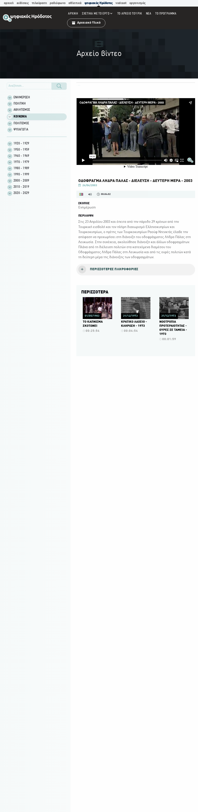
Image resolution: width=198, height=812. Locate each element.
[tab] (135, 269)
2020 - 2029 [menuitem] (21, 193)
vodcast (120, 3)
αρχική (9, 3)
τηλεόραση (39, 3)
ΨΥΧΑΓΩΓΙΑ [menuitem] (21, 129)
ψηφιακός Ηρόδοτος (98, 3)
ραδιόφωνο (58, 3)
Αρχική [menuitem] (73, 13)
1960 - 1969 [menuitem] (21, 156)
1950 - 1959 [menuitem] (21, 150)
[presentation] (135, 269)
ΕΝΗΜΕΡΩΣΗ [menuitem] (22, 97)
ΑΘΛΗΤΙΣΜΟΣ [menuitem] (22, 110)
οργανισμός (137, 3)
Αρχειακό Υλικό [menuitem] (89, 22)
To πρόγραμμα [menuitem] (166, 13)
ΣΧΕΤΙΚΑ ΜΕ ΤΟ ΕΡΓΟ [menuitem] (96, 13)
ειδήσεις (23, 3)
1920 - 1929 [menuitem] (21, 143)
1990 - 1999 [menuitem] (21, 174)
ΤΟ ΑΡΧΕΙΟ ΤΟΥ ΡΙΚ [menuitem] (129, 13)
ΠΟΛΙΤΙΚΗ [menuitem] (20, 103)
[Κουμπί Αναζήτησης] (59, 86)
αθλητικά (75, 3)
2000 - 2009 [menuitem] (21, 181)
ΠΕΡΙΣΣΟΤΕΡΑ (94, 292)
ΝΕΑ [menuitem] (148, 13)
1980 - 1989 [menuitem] (21, 168)
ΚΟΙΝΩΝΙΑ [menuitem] (20, 116)
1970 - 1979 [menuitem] (21, 162)
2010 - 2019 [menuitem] (21, 187)
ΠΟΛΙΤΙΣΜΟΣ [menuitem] (21, 123)
